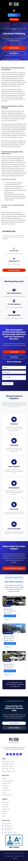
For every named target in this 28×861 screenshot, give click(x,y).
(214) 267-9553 (14, 251)
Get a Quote (7, 383)
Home (3, 59)
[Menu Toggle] (14, 10)
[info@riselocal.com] (14, 258)
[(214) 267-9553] (14, 248)
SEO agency (14, 80)
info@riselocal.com (14, 261)
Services (8, 59)
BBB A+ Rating (14, 847)
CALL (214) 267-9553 (14, 15)
